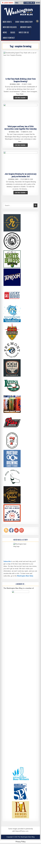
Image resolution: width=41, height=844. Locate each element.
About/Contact (9, 37)
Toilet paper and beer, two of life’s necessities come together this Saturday (20, 127)
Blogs (12, 32)
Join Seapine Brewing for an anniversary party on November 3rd (20, 175)
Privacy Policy (21, 841)
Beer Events (7, 21)
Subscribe (7, 561)
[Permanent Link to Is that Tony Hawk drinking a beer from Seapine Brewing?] (20, 64)
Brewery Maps (25, 27)
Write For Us (24, 32)
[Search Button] (37, 21)
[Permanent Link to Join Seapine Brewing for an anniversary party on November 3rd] (20, 161)
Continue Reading (21, 97)
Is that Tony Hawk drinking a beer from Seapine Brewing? (20, 80)
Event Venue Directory (24, 21)
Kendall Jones (16, 84)
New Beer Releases (10, 27)
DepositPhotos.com (21, 831)
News (5, 32)
